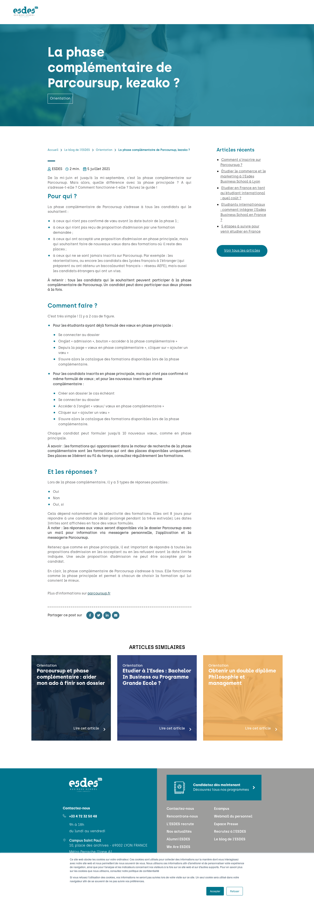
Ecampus (221, 809)
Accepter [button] (215, 891)
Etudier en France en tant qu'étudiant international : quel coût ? (242, 193)
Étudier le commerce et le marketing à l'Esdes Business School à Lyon (243, 176)
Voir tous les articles (242, 250)
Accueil (53, 150)
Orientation (104, 150)
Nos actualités (179, 831)
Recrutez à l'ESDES (230, 831)
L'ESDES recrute (180, 824)
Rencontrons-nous (182, 816)
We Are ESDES (178, 847)
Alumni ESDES (178, 839)
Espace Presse (226, 824)
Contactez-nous (180, 809)
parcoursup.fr (99, 593)
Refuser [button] (234, 891)
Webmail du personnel (233, 816)
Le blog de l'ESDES (77, 150)
